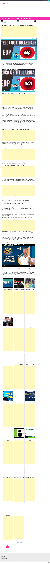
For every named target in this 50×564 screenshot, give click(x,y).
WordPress (21, 562)
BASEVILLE (4, 3)
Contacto (30, 18)
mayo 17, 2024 (2, 38)
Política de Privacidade (4, 556)
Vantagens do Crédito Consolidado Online (41, 21)
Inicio (2, 18)
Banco (5, 18)
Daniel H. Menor (13, 546)
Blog (21, 18)
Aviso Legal (3, 557)
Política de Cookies (4, 558)
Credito (9, 18)
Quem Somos (26, 18)
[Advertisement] (25, 11)
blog (5, 38)
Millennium (17, 18)
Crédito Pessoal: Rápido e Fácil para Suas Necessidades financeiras (9, 22)
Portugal (13, 18)
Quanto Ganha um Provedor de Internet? (24, 21)
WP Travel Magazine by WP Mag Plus (28, 562)
